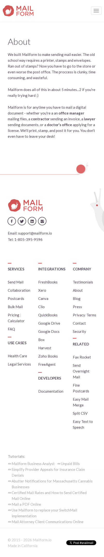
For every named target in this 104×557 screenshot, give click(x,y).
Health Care (17, 356)
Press (77, 307)
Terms (91, 315)
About (78, 290)
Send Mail (15, 282)
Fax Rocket (82, 357)
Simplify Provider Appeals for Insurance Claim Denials (48, 472)
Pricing (13, 315)
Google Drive (49, 323)
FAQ (11, 329)
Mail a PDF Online (26, 504)
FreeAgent (47, 364)
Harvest (44, 348)
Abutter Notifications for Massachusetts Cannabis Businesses (52, 484)
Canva (43, 298)
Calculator (16, 321)
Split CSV (80, 413)
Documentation (50, 391)
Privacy (79, 315)
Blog (77, 298)
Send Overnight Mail (81, 371)
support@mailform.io (35, 233)
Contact (79, 323)
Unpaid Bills (70, 463)
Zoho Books (48, 356)
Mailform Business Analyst (33, 463)
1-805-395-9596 (28, 239)
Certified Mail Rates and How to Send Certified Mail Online (49, 495)
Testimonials (83, 282)
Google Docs (48, 331)
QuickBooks (48, 315)
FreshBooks (48, 282)
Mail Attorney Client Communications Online (47, 521)
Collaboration (19, 290)
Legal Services (19, 364)
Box (41, 339)
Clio (41, 307)
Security (79, 331)
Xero (42, 290)
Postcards (16, 298)
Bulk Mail (15, 307)
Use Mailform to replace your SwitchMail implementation (44, 513)
